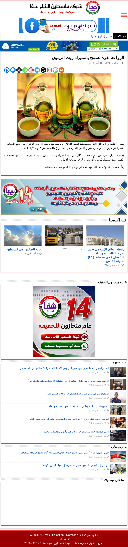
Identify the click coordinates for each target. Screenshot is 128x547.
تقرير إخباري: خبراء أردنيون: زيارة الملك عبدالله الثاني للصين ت (75, 36)
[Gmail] (49, 70)
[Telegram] (37, 70)
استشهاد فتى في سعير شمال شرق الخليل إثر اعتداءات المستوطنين (78, 393)
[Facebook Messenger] (13, 70)
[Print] (61, 70)
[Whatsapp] (25, 70)
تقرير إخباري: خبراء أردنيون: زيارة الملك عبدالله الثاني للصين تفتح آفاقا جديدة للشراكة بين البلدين (64, 452)
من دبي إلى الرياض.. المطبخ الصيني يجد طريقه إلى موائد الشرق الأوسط (75, 465)
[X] (19, 70)
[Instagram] (31, 70)
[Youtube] (61, 539)
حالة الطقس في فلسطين (24, 249)
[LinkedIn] (65, 539)
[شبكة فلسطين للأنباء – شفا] (64, 7)
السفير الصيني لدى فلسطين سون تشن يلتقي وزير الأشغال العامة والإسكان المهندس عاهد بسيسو (64, 368)
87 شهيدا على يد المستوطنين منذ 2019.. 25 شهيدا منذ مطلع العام (79, 406)
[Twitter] (68, 539)
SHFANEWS (42, 535)
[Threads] (43, 70)
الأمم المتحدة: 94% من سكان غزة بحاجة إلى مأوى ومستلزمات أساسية (76, 431)
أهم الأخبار (94, 63)
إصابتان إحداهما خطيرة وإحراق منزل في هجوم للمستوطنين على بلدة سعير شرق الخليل (69, 419)
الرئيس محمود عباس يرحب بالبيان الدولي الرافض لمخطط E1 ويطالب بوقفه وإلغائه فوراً (68, 381)
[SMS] (55, 70)
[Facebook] (7, 70)
